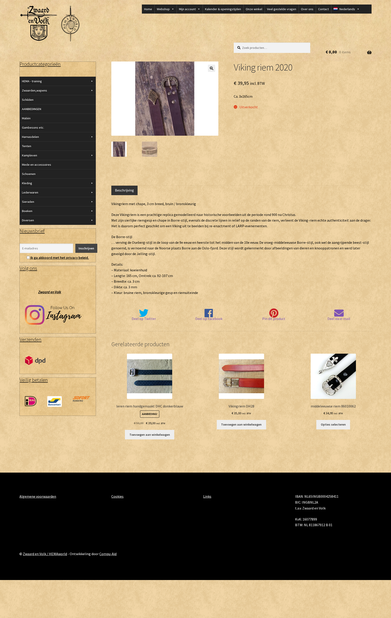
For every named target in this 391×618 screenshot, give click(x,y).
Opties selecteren (333, 424)
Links (207, 496)
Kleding (27, 183)
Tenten (26, 146)
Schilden (27, 100)
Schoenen (29, 174)
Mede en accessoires (36, 165)
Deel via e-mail (338, 318)
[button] (211, 68)
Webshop (163, 9)
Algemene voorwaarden (37, 496)
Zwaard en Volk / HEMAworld (45, 554)
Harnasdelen (30, 137)
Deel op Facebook (208, 318)
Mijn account (187, 9)
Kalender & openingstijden (223, 9)
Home (148, 9)
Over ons (307, 9)
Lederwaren (30, 192)
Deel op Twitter (144, 318)
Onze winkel (254, 9)
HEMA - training (32, 81)
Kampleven (29, 155)
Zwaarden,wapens (34, 90)
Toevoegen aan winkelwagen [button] (149, 435)
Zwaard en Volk (49, 292)
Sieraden (28, 202)
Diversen (28, 220)
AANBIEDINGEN (31, 109)
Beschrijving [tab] (124, 190)
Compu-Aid (108, 554)
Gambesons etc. (33, 127)
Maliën (26, 118)
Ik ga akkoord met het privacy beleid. (59, 257)
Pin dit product (273, 318)
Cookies (117, 496)
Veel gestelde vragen (281, 9)
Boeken (27, 211)
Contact (323, 9)
